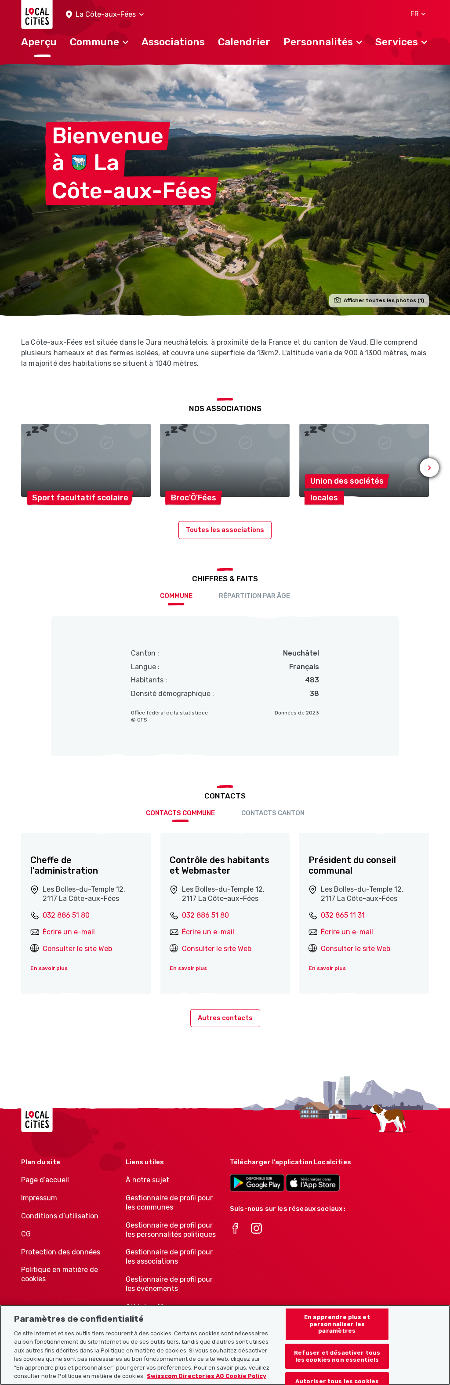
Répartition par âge (254, 596)
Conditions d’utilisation (59, 1216)
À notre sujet (147, 1180)
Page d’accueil (45, 1180)
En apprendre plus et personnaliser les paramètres (337, 1324)
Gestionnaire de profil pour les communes (169, 1202)
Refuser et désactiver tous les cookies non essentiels (337, 1356)
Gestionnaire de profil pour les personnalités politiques (171, 1230)
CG (26, 1234)
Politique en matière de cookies (59, 1274)
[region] (225, 1345)
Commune (176, 596)
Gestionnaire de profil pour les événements (169, 1284)
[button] (105, 14)
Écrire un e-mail (69, 932)
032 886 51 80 (66, 915)
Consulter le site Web (77, 948)
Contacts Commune (180, 813)
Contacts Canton (273, 813)
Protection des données (60, 1252)
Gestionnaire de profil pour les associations (169, 1256)
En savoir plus (49, 968)
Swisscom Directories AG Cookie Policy (206, 1376)
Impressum (39, 1198)
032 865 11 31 (343, 915)
